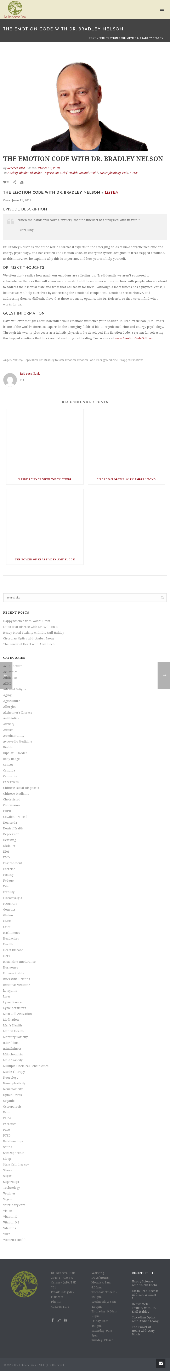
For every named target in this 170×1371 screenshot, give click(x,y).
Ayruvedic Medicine (17, 741)
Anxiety (12, 172)
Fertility (9, 892)
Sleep (7, 1158)
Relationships (13, 1141)
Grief (63, 172)
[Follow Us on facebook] (52, 1320)
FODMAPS (10, 903)
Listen (111, 193)
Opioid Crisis (12, 1095)
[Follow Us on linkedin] (65, 1320)
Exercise (9, 869)
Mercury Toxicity (15, 1037)
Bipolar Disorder (30, 172)
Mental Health (88, 172)
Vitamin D (10, 1216)
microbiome (11, 1042)
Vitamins (9, 1228)
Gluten (8, 915)
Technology (11, 1187)
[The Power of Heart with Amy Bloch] (44, 522)
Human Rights (13, 973)
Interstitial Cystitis (16, 979)
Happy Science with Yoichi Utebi (44, 479)
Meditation (11, 1019)
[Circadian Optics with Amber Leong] (126, 442)
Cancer (8, 764)
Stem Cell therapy (16, 1164)
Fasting (8, 874)
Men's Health (12, 1025)
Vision (7, 1210)
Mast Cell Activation (17, 1013)
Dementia (10, 822)
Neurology (10, 1077)
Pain (125, 172)
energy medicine (107, 360)
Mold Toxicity (13, 1060)
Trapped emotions (131, 360)
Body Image (11, 759)
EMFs (7, 857)
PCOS (7, 1129)
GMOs (7, 921)
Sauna (7, 1147)
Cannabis (10, 776)
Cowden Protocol (15, 816)
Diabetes (9, 845)
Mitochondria (13, 1054)
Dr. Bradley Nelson (51, 360)
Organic (9, 1100)
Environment (12, 863)
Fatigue (8, 880)
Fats (6, 886)
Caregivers (11, 782)
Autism (8, 730)
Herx (6, 956)
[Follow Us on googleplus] (59, 1320)
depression (30, 360)
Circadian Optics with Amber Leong (126, 479)
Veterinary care (14, 1205)
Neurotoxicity (13, 1089)
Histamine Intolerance (19, 961)
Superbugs (11, 1182)
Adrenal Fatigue (14, 689)
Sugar (7, 1176)
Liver (7, 996)
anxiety (17, 360)
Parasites (9, 1124)
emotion (70, 360)
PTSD (7, 1135)
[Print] (24, 181)
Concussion (11, 805)
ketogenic (10, 990)
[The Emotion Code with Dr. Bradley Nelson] (85, 101)
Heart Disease (13, 950)
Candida (9, 770)
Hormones (10, 967)
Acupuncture (12, 666)
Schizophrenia (13, 1153)
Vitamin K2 (11, 1222)
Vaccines (9, 1193)
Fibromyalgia (12, 898)
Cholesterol (11, 799)
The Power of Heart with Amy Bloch (45, 559)
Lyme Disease (13, 1002)
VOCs (6, 1234)
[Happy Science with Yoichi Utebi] (44, 442)
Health (73, 172)
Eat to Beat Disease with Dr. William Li (30, 626)
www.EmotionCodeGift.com (134, 338)
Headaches (11, 938)
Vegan (7, 1199)
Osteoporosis (12, 1106)
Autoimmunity (13, 735)
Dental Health (13, 828)
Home (92, 38)
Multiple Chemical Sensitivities (26, 1066)
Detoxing (9, 840)
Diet (6, 851)
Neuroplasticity (110, 172)
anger (7, 360)
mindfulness (12, 1048)
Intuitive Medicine (16, 984)
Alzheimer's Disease (17, 712)
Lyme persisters (14, 1008)
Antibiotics (11, 718)
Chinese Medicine (16, 793)
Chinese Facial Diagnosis (21, 787)
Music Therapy (14, 1071)
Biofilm (8, 747)
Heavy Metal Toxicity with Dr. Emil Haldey (33, 632)
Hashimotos (11, 932)
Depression (51, 172)
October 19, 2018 (48, 168)
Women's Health (15, 1239)
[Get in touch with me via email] (22, 380)
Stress (134, 172)
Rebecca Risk (16, 168)
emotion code (86, 360)
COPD (7, 811)
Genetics (9, 909)
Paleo (7, 1118)
